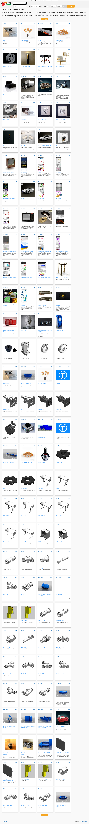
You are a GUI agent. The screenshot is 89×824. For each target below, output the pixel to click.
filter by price (43, 6)
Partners (5, 821)
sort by (28, 6)
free (49, 6)
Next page (44, 19)
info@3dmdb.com (83, 821)
